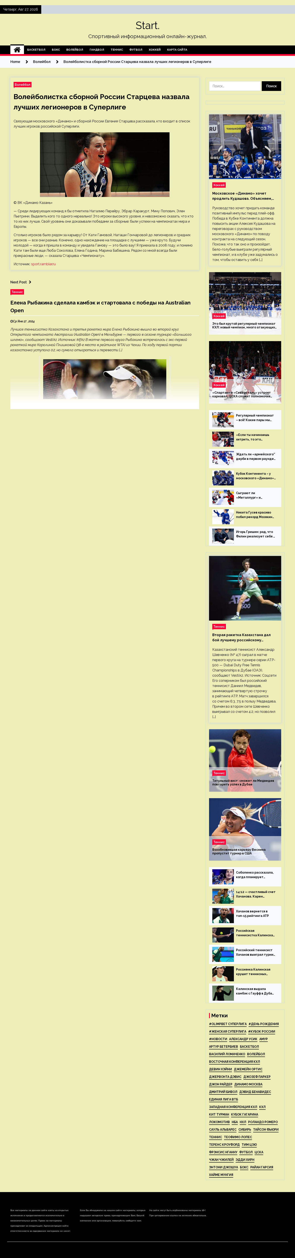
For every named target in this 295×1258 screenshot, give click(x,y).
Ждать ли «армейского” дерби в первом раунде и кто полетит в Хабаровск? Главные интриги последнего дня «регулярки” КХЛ (256, 457)
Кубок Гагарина (244, 1114)
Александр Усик (243, 1039)
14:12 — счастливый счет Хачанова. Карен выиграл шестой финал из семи (256, 894)
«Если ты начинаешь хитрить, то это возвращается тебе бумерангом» (252, 437)
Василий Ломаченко (227, 1054)
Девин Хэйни (220, 1069)
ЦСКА (259, 1152)
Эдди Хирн (245, 1159)
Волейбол (74, 49)
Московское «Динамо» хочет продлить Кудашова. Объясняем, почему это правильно (242, 196)
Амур (263, 1039)
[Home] (17, 49)
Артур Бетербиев (223, 1046)
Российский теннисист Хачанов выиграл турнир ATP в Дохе (255, 952)
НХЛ (243, 1122)
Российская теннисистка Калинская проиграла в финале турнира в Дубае (255, 933)
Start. (148, 25)
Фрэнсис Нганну (223, 1152)
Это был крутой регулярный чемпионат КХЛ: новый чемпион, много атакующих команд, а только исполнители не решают (244, 325)
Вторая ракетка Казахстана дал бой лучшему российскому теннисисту (241, 638)
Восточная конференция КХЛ (234, 1061)
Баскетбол (36, 49)
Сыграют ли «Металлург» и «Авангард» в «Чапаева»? (248, 495)
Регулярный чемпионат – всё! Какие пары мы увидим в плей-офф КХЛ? (256, 418)
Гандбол (97, 49)
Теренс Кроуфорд (224, 1144)
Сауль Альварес (222, 1129)
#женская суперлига (227, 1031)
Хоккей (155, 49)
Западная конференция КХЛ (233, 1107)
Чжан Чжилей (221, 1159)
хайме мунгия (221, 1175)
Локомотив (219, 1122)
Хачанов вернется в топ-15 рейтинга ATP (252, 914)
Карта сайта (177, 49)
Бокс (56, 49)
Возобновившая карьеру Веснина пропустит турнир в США (239, 851)
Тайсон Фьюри (266, 1129)
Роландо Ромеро (263, 1122)
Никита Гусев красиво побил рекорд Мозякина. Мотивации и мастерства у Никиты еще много (255, 515)
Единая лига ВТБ (223, 1099)
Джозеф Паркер (257, 1077)
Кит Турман (219, 1114)
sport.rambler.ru (43, 264)
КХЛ (262, 1107)
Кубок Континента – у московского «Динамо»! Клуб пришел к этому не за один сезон (255, 476)
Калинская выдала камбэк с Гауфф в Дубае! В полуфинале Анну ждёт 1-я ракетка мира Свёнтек (255, 991)
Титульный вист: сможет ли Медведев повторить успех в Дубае (243, 782)
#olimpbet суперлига (228, 1024)
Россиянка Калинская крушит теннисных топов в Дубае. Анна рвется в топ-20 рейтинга (253, 972)
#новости (218, 1039)
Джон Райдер (220, 1084)
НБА (235, 1122)
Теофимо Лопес (238, 1137)
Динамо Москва (248, 1084)
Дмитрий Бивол (223, 1092)
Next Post (18, 282)
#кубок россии (261, 1031)
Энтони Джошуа (223, 1167)
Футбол (135, 49)
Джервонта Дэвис (225, 1077)
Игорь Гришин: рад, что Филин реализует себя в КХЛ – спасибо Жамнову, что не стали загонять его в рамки (255, 534)
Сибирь (244, 1129)
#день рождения (264, 1024)
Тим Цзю (249, 1144)
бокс (244, 1167)
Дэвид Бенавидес (255, 1092)
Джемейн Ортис (248, 1069)
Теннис (117, 49)
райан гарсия (261, 1167)
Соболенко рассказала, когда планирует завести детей (255, 875)
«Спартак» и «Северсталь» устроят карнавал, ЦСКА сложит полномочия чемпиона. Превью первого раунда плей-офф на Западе (241, 394)
